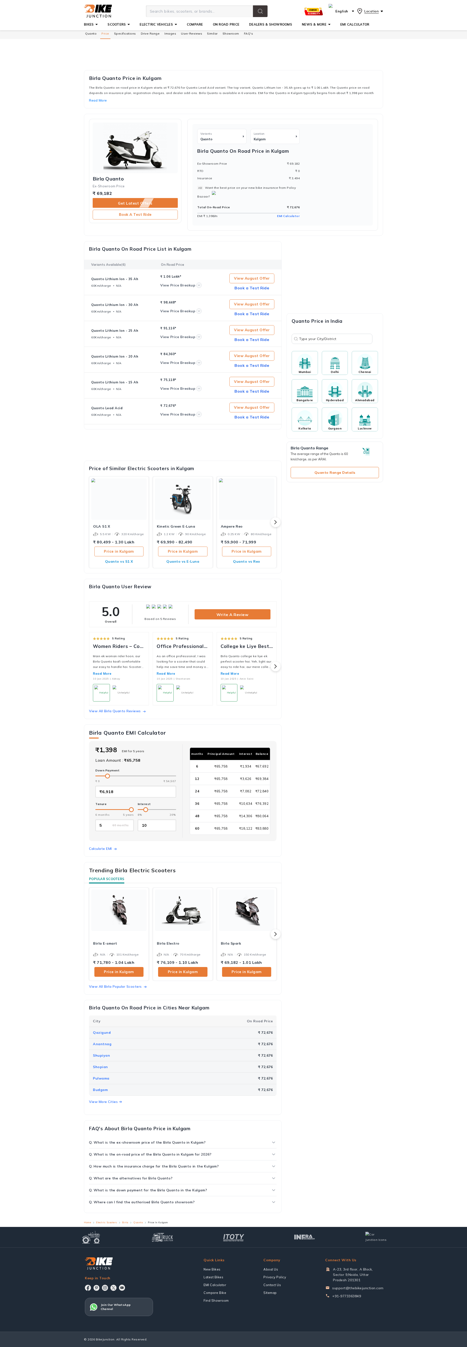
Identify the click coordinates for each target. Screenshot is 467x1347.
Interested (234, 695)
